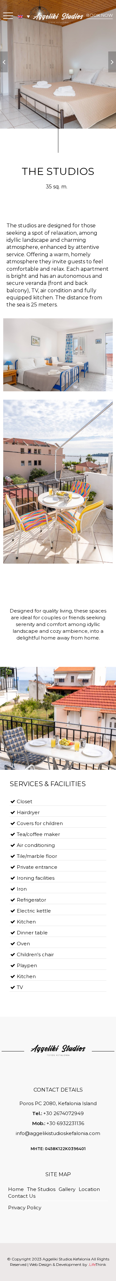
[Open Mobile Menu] (8, 16)
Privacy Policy (24, 1207)
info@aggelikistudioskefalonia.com (58, 1133)
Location (89, 1189)
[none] (24, 16)
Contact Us (21, 1196)
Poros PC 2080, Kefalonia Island (58, 1103)
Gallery (67, 1189)
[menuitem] (24, 16)
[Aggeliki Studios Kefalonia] (58, 17)
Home (16, 1189)
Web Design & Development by (67, 1264)
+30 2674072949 (63, 1113)
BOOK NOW (99, 15)
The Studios (41, 1189)
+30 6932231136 (65, 1123)
